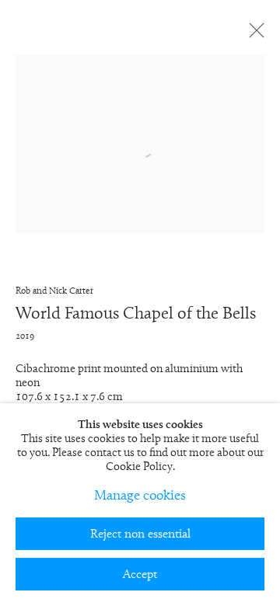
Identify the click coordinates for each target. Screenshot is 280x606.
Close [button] (252, 35)
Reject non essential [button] (140, 534)
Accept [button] (140, 575)
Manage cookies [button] (140, 496)
